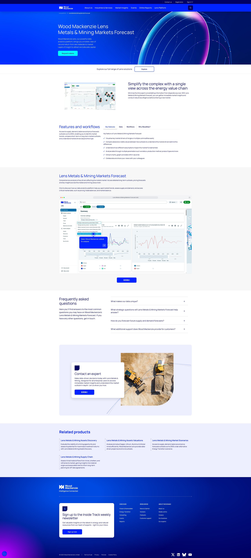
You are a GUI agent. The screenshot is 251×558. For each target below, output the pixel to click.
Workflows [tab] (131, 127)
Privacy (97, 555)
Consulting (123, 515)
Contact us (168, 2)
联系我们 (127, 280)
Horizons (142, 512)
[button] (190, 7)
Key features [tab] (110, 127)
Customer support (145, 518)
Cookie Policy (112, 555)
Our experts (162, 521)
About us (161, 508)
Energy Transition (125, 512)
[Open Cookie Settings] (4, 553)
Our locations (163, 518)
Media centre (163, 512)
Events (134, 8)
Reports (122, 521)
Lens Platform (160, 8)
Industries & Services (103, 8)
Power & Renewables (126, 508)
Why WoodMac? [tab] (145, 127)
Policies (103, 555)
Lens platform (62, 13)
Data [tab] (121, 127)
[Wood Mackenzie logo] (66, 8)
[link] (125, 488)
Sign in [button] (190, 2)
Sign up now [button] (72, 532)
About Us (88, 8)
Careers (161, 515)
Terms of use (88, 555)
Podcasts (143, 515)
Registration (179, 2)
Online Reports (145, 8)
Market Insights (121, 8)
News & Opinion (145, 508)
